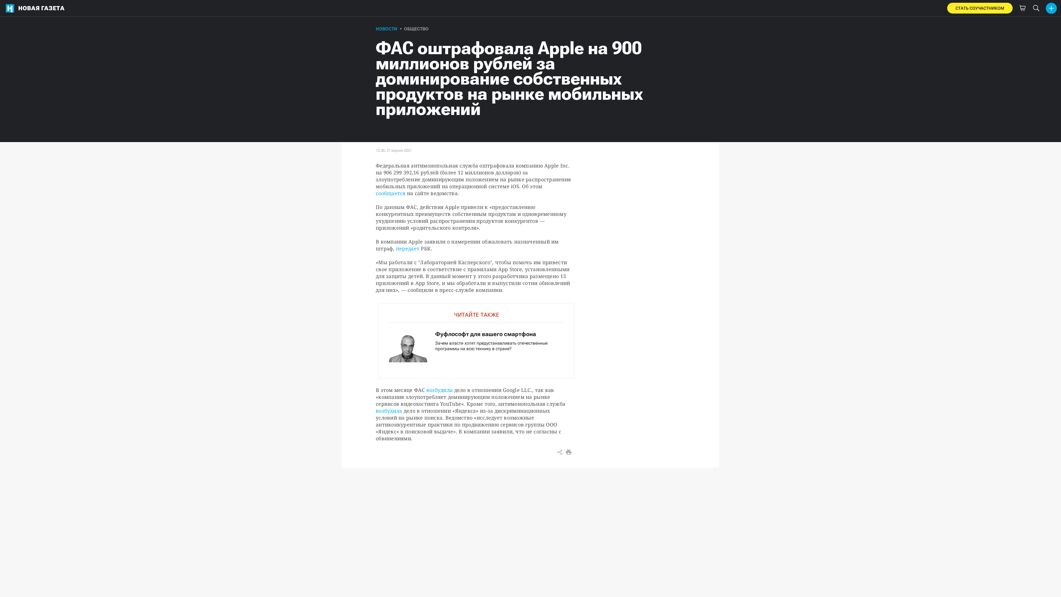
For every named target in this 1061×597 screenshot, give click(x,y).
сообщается (391, 193)
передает (407, 248)
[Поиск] (1036, 8)
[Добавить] (1051, 8)
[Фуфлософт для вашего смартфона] (476, 340)
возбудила (439, 390)
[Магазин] (1022, 8)
